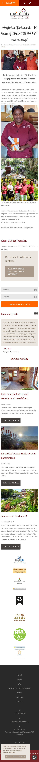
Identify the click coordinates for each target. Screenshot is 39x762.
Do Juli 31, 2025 (6, 404)
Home (19, 675)
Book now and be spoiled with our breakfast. (16, 271)
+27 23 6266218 (19, 713)
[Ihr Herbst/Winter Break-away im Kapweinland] (19, 438)
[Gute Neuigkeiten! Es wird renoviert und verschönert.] (19, 378)
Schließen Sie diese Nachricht (15, 757)
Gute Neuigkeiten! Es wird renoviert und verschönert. (15, 396)
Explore (19, 697)
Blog (19, 693)
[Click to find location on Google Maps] (24, 3)
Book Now (10, 3)
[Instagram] (16, 742)
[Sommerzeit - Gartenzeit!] (19, 500)
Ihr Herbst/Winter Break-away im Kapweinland (18, 455)
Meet (19, 680)
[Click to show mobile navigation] (35, 3)
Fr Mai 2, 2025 (5, 463)
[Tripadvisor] (23, 742)
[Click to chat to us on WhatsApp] (34, 757)
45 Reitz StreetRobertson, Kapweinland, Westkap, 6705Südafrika (19, 732)
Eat (19, 684)
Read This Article (10, 421)
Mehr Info (12, 752)
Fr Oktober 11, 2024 (7, 522)
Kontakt (19, 702)
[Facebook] (19, 742)
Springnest (35, 753)
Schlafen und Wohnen (19, 688)
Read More (32, 342)
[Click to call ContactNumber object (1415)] (29, 3)
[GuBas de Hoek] (19, 13)
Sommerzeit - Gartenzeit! (14, 516)
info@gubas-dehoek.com (19, 721)
